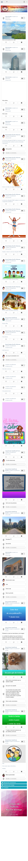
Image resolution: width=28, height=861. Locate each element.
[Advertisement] (14, 831)
